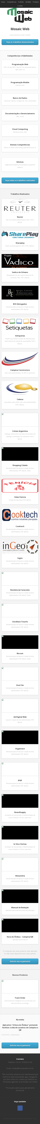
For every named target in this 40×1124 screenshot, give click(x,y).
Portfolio (21, 2)
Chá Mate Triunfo (20, 621)
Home (3, 2)
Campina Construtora (20, 370)
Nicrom (20, 653)
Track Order (20, 998)
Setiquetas (20, 335)
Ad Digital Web (20, 717)
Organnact (20, 748)
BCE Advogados (20, 304)
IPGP (20, 780)
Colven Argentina (20, 431)
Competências (11, 2)
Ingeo (20, 558)
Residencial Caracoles (20, 590)
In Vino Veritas (20, 844)
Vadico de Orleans (20, 272)
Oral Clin (20, 685)
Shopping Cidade (20, 465)
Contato (20, 6)
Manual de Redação (20, 907)
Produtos (36, 2)
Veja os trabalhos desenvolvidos (20, 42)
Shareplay (20, 243)
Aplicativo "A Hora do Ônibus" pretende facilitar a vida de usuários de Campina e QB (20, 1027)
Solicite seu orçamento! (20, 961)
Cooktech (20, 526)
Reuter (20, 217)
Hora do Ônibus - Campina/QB (20, 937)
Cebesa (20, 399)
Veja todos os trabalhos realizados (20, 180)
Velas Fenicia (20, 497)
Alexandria (20, 876)
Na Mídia (28, 2)
